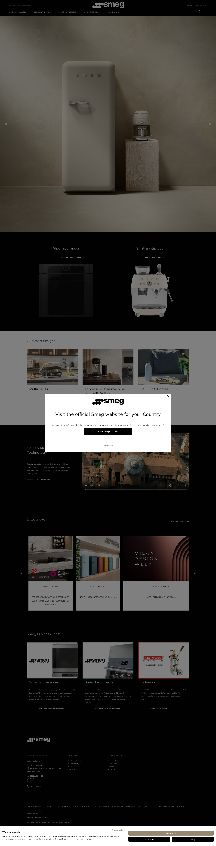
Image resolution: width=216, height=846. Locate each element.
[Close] (168, 396)
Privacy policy (118, 829)
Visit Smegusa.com (108, 432)
